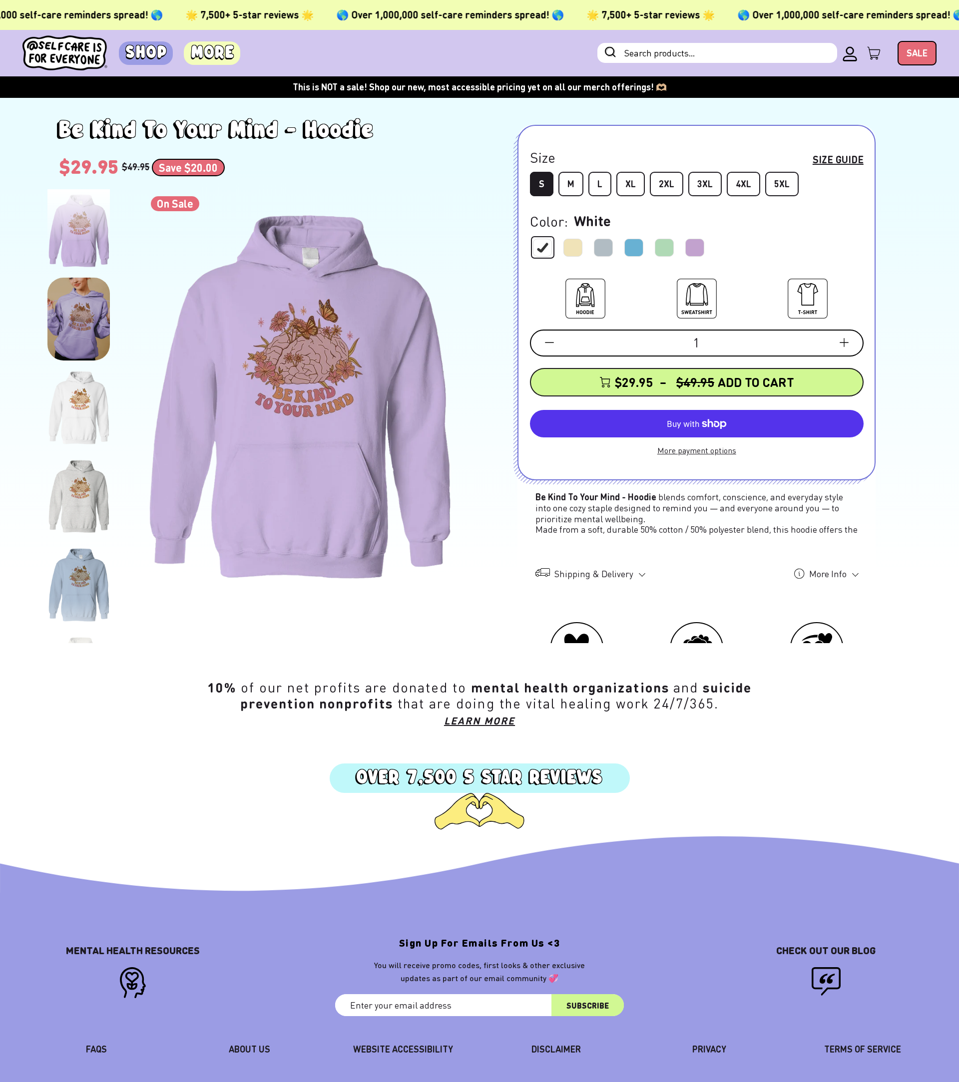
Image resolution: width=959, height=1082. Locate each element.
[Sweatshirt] (697, 297)
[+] (844, 343)
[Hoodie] (585, 297)
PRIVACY (709, 1049)
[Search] (610, 53)
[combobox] (717, 53)
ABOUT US (249, 1049)
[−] (549, 343)
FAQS (96, 1049)
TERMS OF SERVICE (862, 1049)
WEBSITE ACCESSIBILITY (403, 1049)
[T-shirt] (808, 297)
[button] (78, 230)
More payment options (696, 450)
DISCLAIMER (556, 1049)
